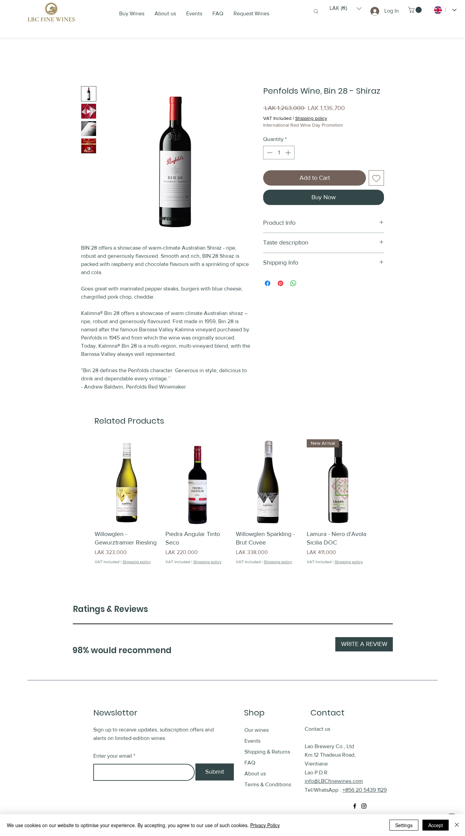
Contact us (317, 729)
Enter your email (112, 756)
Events (252, 741)
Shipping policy (311, 118)
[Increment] (288, 152)
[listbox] (345, 8)
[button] (345, 8)
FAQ (249, 763)
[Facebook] (354, 806)
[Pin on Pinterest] (280, 283)
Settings (404, 825)
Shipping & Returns (267, 752)
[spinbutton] (279, 152)
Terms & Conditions (267, 784)
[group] (232, 506)
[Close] (457, 825)
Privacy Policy (265, 825)
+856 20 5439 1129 (364, 790)
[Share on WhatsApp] (293, 283)
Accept (435, 825)
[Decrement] (269, 152)
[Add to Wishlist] (376, 178)
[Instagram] (363, 806)
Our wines (256, 730)
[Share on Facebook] (267, 283)
